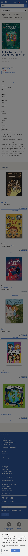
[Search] (25, 5)
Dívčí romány (6, 15)
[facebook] (2, 498)
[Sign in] (15, 2)
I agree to (12, 510)
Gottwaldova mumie (6, 287)
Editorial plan (4, 453)
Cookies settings (5, 444)
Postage (3, 438)
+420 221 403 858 (7, 471)
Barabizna (3, 202)
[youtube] (11, 498)
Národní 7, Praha (5, 486)
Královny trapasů (5, 372)
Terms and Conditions (6, 440)
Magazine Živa (5, 455)
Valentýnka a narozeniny (7, 329)
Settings (6, 550)
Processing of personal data (8, 442)
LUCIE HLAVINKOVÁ (6, 58)
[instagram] (7, 498)
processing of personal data (14, 510)
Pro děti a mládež (16, 14)
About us (3, 451)
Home (4, 14)
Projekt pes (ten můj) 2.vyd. (8, 245)
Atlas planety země (6, 414)
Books (9, 14)
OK (15, 550)
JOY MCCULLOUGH (5, 374)
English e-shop (5, 458)
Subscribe (5, 514)
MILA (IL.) (14, 58)
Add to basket (15, 210)
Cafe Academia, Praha (6, 490)
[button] (19, 2)
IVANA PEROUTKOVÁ (5, 331)
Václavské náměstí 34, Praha (8, 484)
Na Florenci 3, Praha (6, 488)
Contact (3, 460)
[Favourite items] (23, 2)
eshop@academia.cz (8, 473)
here (13, 553)
